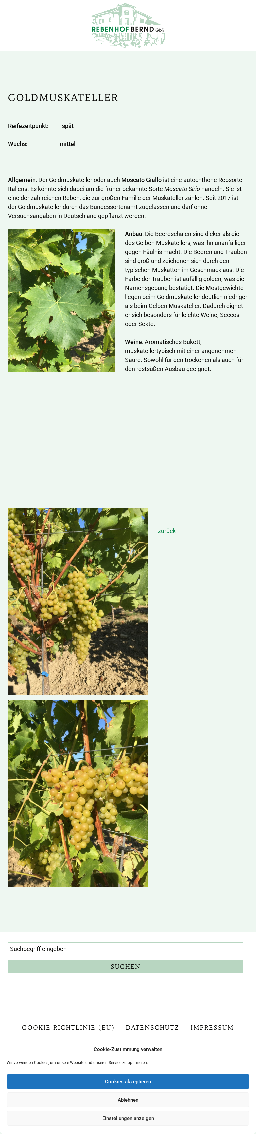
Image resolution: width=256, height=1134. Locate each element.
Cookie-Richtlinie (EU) (68, 1027)
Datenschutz (152, 1027)
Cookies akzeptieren (128, 1082)
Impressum (212, 1027)
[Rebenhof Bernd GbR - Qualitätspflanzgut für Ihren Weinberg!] (128, 24)
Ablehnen (128, 1100)
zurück (167, 530)
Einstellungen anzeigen (128, 1118)
